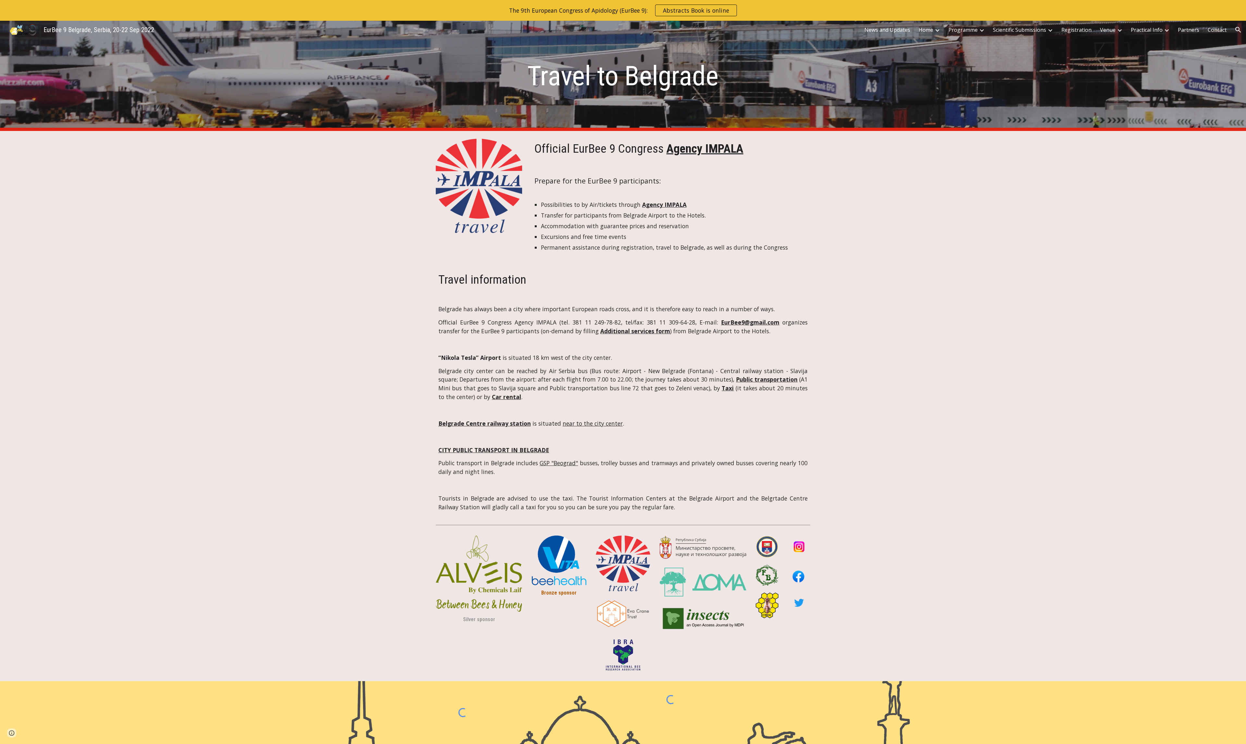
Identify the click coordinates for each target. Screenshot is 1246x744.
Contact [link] (1217, 29)
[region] (623, 10)
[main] (623, 76)
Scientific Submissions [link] (1019, 29)
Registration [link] (1076, 29)
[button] (1238, 30)
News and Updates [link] (887, 29)
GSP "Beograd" (559, 463)
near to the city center (593, 423)
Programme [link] (963, 29)
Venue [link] (1108, 29)
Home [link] (926, 29)
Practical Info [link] (1147, 29)
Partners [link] (1188, 29)
